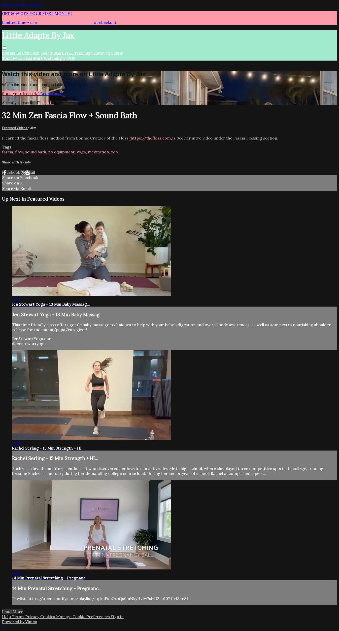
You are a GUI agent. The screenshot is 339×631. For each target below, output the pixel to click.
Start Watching (97, 53)
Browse (9, 53)
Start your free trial (21, 93)
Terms (18, 616)
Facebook (11, 172)
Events (46, 53)
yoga (81, 151)
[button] (4, 48)
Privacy (32, 616)
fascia (7, 151)
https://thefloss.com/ (152, 138)
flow (19, 151)
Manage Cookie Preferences (83, 616)
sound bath (35, 151)
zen (114, 151)
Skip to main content (22, 4)
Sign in (117, 53)
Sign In (69, 58)
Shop (34, 53)
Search (23, 53)
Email (30, 172)
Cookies (48, 616)
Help (7, 616)
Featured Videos (15, 128)
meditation (98, 151)
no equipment (61, 151)
